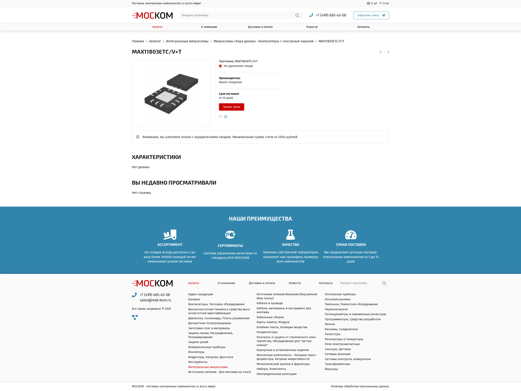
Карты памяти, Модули (273, 322)
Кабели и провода (270, 303)
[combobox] (241, 15)
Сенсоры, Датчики (338, 349)
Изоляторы (196, 352)
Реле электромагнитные (342, 344)
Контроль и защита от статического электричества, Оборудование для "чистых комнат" (287, 341)
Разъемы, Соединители (341, 329)
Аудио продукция (200, 294)
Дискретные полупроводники (209, 323)
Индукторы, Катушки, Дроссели (210, 357)
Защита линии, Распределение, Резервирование (210, 335)
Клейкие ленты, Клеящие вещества (282, 327)
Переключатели (336, 309)
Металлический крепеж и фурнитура (283, 364)
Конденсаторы (267, 332)
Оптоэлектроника (337, 299)
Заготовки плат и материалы (209, 328)
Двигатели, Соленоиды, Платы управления (219, 318)
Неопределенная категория (277, 374)
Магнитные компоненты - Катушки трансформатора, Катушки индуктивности (287, 357)
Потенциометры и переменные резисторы (355, 314)
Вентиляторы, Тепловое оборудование (216, 304)
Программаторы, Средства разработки (353, 319)
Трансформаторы (337, 364)
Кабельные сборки (270, 317)
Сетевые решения (337, 354)
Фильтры (331, 369)
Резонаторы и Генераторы (344, 339)
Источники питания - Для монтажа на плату (219, 372)
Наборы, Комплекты (271, 369)
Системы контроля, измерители (348, 359)
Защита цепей (198, 342)
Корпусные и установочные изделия (283, 350)
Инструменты (197, 362)
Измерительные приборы (206, 347)
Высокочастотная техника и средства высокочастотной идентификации (219, 311)
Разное (330, 324)
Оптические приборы (340, 294)
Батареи (194, 299)
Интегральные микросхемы (208, 367)
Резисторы (332, 334)
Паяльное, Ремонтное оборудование (351, 304)
